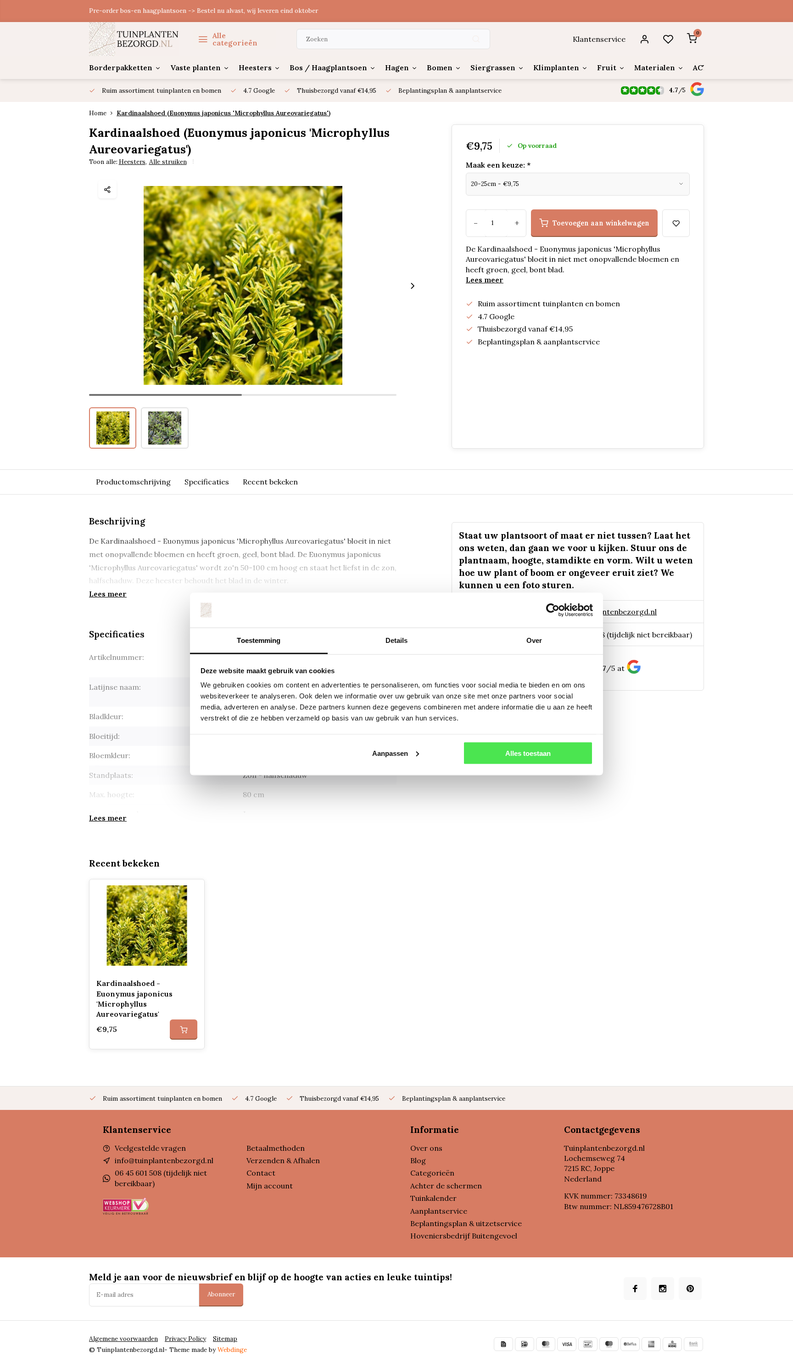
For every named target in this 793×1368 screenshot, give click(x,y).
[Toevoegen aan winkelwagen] (183, 1029)
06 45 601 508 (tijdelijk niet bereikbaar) (625, 634)
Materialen (654, 67)
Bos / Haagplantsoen (328, 67)
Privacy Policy (185, 1338)
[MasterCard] (545, 1344)
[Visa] (566, 1344)
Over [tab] (534, 640)
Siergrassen (492, 67)
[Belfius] (630, 1344)
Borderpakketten (120, 67)
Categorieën (432, 1172)
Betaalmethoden (275, 1148)
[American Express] (651, 1344)
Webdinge (232, 1349)
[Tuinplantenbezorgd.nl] (134, 39)
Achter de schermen (446, 1185)
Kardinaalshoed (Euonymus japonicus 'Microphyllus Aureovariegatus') (223, 113)
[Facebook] (635, 1288)
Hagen (397, 67)
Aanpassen (390, 753)
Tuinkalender (433, 1198)
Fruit (606, 67)
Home (97, 113)
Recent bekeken (270, 481)
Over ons (426, 1148)
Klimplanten (556, 67)
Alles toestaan (528, 753)
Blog (418, 1160)
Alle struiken (168, 162)
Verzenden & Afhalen (283, 1160)
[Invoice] (503, 1344)
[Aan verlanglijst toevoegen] (190, 893)
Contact (260, 1172)
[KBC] (672, 1344)
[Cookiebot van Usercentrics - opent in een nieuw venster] (553, 610)
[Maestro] (609, 1344)
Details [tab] (396, 640)
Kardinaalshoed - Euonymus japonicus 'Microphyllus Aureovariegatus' (134, 999)
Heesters (255, 67)
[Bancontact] (588, 1344)
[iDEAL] (524, 1344)
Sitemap (225, 1338)
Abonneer (221, 1294)
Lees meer (484, 279)
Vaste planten (195, 67)
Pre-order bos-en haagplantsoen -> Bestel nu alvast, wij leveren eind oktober (203, 10)
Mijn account (269, 1185)
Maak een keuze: (498, 164)
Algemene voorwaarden (123, 1338)
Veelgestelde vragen (150, 1148)
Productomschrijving (133, 481)
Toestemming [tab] (258, 640)
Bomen (439, 67)
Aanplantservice (438, 1211)
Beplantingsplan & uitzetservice (466, 1223)
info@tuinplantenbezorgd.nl (607, 611)
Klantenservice (599, 39)
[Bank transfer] (693, 1344)
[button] (412, 285)
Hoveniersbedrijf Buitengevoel (463, 1235)
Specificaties (206, 481)
